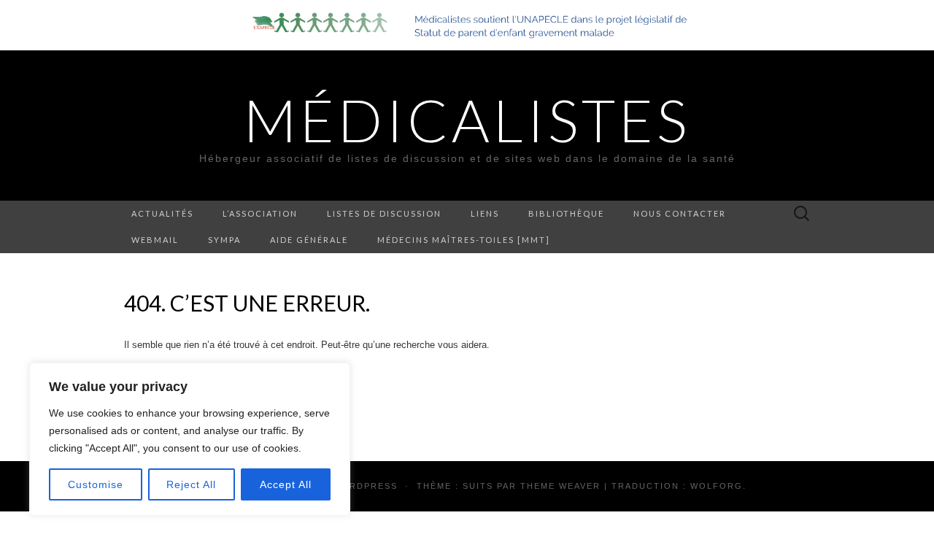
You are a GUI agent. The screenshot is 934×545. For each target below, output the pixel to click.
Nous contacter (679, 213)
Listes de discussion (384, 213)
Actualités (162, 213)
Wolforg (716, 486)
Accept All (286, 484)
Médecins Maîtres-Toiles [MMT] (463, 239)
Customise (95, 484)
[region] (189, 439)
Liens (485, 213)
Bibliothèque (566, 213)
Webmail (155, 239)
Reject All (191, 484)
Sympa (224, 239)
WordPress (365, 486)
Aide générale (309, 239)
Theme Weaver (560, 486)
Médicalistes (467, 120)
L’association (260, 213)
